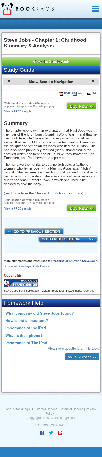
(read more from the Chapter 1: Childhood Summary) (43, 193)
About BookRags (18, 409)
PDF (67, 93)
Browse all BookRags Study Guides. (27, 266)
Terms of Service (71, 409)
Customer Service (45, 409)
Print (95, 93)
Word (81, 93)
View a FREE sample (17, 111)
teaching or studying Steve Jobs (75, 260)
